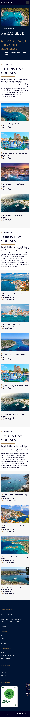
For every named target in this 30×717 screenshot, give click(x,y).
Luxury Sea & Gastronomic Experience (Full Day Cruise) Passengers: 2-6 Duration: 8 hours (14, 591)
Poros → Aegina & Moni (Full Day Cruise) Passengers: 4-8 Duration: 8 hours (15, 387)
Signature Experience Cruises (7, 655)
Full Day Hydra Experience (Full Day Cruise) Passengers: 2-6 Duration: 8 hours (13, 528)
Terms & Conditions (5, 643)
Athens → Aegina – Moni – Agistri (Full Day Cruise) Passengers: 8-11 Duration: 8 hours (14, 156)
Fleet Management (5, 677)
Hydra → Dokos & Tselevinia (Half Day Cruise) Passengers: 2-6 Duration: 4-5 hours (14, 497)
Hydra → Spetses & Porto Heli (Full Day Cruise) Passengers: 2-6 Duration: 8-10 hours (14, 560)
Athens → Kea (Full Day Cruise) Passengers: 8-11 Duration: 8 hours (13, 126)
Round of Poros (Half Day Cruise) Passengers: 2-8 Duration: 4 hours (13, 327)
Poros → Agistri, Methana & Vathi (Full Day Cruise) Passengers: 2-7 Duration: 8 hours (14, 296)
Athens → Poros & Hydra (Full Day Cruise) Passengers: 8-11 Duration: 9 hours (12, 187)
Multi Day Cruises (5, 660)
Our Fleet (3, 641)
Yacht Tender (4, 672)
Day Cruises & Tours (6, 652)
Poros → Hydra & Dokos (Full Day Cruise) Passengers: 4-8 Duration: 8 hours (12, 417)
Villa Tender (3, 675)
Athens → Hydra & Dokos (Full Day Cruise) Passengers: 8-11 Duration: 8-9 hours (13, 218)
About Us (3, 635)
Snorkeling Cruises (5, 658)
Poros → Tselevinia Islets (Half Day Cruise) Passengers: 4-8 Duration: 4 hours (13, 357)
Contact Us (3, 638)
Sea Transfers (4, 669)
